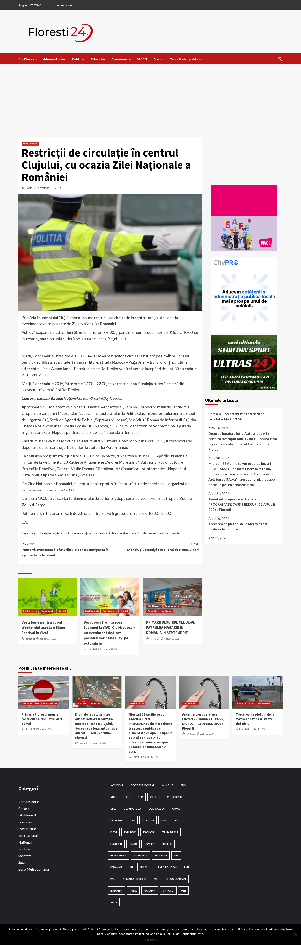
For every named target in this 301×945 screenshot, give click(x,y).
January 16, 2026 (48, 638)
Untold (168, 890)
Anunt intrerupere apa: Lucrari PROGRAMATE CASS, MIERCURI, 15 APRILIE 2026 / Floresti (241, 504)
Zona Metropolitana (186, 59)
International (28, 835)
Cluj (113, 808)
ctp (132, 820)
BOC (127, 797)
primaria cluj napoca (84, 533)
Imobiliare (141, 855)
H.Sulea (167, 843)
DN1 (163, 820)
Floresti (116, 843)
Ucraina (149, 890)
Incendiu (161, 855)
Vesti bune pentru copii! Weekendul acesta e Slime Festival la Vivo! (43, 627)
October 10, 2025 (110, 649)
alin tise (167, 785)
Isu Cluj (145, 867)
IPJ (131, 867)
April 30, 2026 (99, 743)
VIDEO (142, 59)
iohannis (116, 867)
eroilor (148, 832)
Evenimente (121, 59)
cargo (33, 533)
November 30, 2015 (49, 187)
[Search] (280, 59)
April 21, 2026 (153, 756)
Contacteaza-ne (61, 5)
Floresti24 (30, 638)
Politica (78, 59)
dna (176, 820)
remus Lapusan (176, 878)
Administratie (54, 59)
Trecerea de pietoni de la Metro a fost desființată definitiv (238, 526)
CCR (140, 797)
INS (176, 855)
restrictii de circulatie (113, 533)
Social (159, 59)
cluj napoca (46, 533)
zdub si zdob (137, 533)
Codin (28, 187)
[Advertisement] (150, 98)
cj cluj (155, 797)
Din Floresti (27, 59)
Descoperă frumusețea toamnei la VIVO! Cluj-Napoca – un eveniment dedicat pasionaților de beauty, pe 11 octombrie (109, 633)
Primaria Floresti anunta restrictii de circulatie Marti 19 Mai (236, 416)
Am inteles (151, 939)
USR (183, 890)
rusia (133, 890)
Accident (116, 785)
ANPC (113, 797)
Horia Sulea (118, 855)
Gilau (133, 843)
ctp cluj (148, 820)
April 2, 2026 (260, 729)
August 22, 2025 (171, 638)
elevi (113, 832)
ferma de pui (170, 832)
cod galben (157, 808)
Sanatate (25, 856)
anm (183, 785)
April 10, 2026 (207, 733)
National (25, 842)
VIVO (113, 902)
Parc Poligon (167, 867)
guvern (149, 843)
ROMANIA (116, 890)
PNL (112, 878)
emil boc (130, 832)
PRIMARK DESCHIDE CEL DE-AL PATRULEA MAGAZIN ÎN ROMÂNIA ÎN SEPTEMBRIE (170, 627)
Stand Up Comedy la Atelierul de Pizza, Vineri (162, 547)
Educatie (98, 59)
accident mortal (142, 785)
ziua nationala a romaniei (163, 533)
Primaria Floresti (134, 878)
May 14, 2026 (46, 729)
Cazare (23, 808)
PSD (156, 878)
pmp (186, 867)
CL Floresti (174, 797)
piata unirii (62, 533)
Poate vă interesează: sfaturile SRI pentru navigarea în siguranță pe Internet (65, 549)
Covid (176, 808)
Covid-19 (116, 820)
